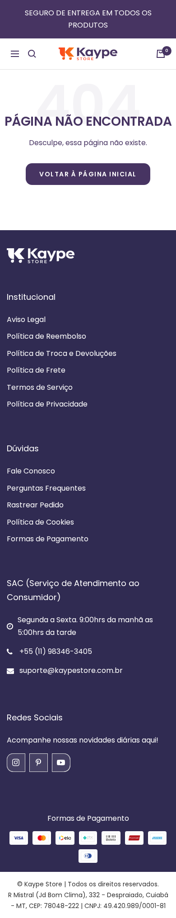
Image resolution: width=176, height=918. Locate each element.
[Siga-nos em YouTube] (61, 762)
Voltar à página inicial (88, 174)
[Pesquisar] (32, 54)
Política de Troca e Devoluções (61, 353)
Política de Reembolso (46, 336)
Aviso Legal (26, 319)
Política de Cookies (40, 522)
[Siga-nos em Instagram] (16, 762)
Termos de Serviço (40, 387)
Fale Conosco (31, 471)
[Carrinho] (160, 54)
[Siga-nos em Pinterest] (38, 762)
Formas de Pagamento (47, 539)
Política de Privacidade (47, 404)
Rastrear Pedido (35, 505)
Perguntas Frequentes (46, 488)
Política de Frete (36, 370)
